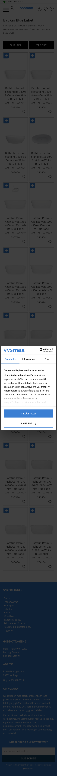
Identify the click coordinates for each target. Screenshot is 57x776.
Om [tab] (47, 359)
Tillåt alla (28, 413)
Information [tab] (28, 359)
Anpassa (26, 423)
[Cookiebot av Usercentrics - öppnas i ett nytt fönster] (40, 350)
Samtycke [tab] (10, 359)
